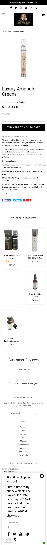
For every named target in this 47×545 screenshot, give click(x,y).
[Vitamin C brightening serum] (11, 323)
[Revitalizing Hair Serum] (35, 281)
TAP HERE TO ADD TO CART (23, 127)
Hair (23, 437)
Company (23, 448)
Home (4, 31)
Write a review (23, 369)
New (23, 430)
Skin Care (23, 434)
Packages (23, 427)
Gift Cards (23, 451)
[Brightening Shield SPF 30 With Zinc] (35, 240)
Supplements (23, 444)
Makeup (23, 441)
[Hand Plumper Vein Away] (11, 240)
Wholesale (23, 455)
